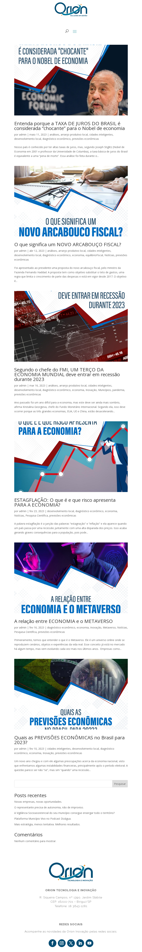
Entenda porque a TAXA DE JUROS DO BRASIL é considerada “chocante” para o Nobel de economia (69, 125)
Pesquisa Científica (37, 515)
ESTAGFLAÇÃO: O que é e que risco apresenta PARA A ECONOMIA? (65, 502)
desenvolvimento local (27, 138)
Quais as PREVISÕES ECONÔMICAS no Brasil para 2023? (69, 740)
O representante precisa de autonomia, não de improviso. (49, 807)
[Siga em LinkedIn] (80, 943)
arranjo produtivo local (74, 134)
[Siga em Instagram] (62, 943)
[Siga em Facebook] (52, 943)
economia (78, 255)
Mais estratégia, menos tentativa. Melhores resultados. (47, 824)
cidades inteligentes (101, 134)
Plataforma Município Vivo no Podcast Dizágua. (42, 818)
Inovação (91, 390)
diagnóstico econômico (57, 138)
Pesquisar (120, 784)
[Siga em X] (71, 943)
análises (54, 134)
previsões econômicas (85, 138)
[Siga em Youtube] (89, 943)
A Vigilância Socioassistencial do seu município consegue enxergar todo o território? (64, 813)
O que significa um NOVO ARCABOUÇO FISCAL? (67, 244)
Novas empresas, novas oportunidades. (38, 801)
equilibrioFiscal (94, 255)
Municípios (104, 390)
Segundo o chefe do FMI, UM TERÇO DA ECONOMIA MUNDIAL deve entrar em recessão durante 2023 (67, 374)
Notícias (109, 255)
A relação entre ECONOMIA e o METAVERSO (63, 621)
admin (22, 134)
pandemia (118, 390)
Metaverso (109, 627)
